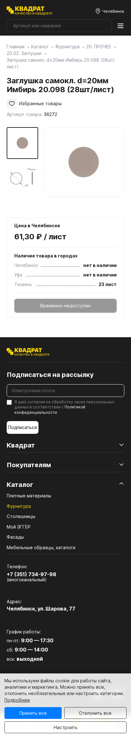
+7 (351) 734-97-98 (31, 574)
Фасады (15, 537)
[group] (83, 167)
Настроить (66, 727)
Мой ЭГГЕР (19, 526)
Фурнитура (19, 506)
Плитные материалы (29, 495)
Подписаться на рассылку (50, 375)
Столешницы (21, 516)
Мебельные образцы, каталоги (41, 547)
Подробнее (17, 700)
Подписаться (22, 427)
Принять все (33, 713)
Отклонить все (95, 713)
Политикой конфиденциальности (49, 410)
